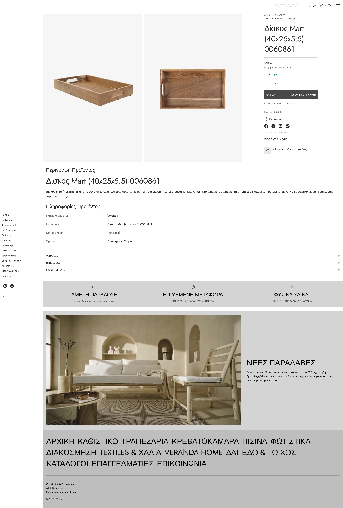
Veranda (70, 484)
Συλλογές (280, 15)
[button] (20, 220)
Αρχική (267, 15)
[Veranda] (287, 5)
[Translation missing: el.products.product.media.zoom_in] (92, 88)
